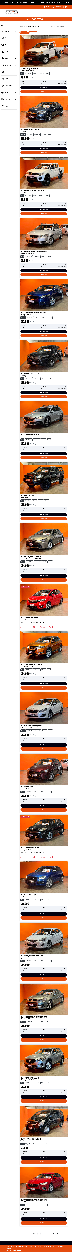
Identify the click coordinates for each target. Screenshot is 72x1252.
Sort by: (53, 26)
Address (48, 7)
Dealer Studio (17, 1250)
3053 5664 (58, 7)
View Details (44, 87)
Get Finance (44, 91)
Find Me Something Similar (43, 627)
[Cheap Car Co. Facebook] (64, 7)
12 (53, 1233)
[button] (65, 12)
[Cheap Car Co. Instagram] (66, 7)
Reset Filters (23, 32)
